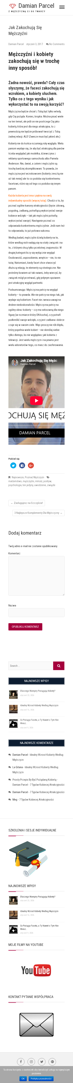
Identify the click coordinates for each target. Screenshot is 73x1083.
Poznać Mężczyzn (34, 477)
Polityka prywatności (41, 1078)
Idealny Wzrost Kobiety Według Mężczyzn (39, 705)
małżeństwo (15, 481)
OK (23, 1078)
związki (51, 485)
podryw (47, 481)
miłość (38, 481)
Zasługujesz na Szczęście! (26, 503)
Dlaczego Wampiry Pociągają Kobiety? (37, 691)
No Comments (57, 44)
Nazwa (12, 605)
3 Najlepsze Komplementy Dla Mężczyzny (38, 513)
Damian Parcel (36, 5)
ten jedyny (28, 485)
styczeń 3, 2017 (34, 44)
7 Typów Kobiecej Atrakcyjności (47, 784)
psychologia (15, 485)
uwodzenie (40, 485)
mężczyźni (28, 481)
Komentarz (14, 553)
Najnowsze (18, 477)
